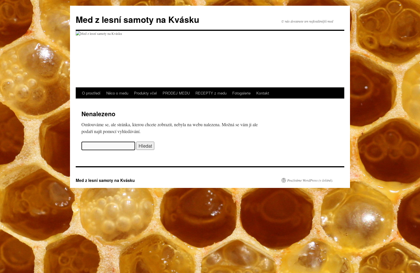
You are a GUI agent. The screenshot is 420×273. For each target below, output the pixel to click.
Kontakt (262, 93)
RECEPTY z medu (211, 93)
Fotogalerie (241, 93)
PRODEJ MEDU (176, 93)
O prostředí (91, 93)
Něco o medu (117, 93)
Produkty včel (145, 93)
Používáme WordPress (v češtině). (310, 180)
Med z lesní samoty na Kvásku (137, 19)
